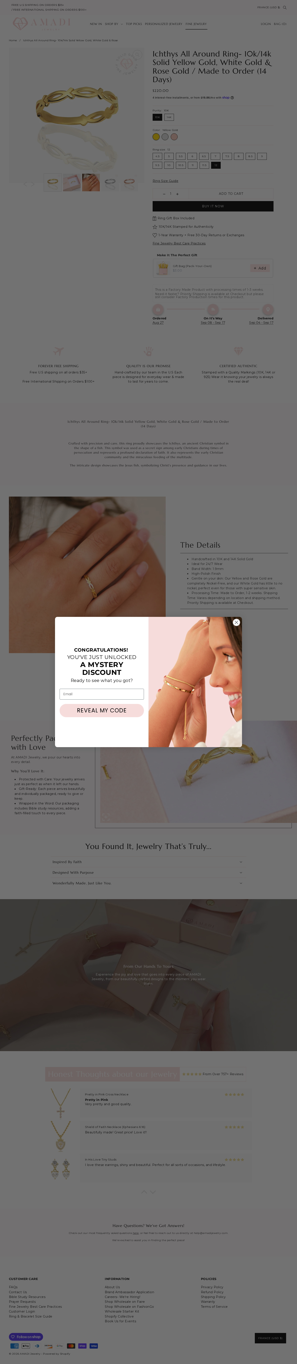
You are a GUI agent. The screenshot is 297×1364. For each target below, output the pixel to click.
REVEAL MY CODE (102, 710)
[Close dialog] (236, 622)
